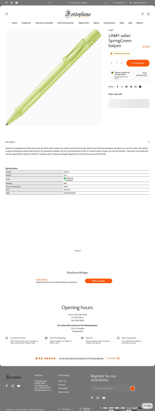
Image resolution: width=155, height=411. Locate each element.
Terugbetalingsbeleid (21, 409)
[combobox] (120, 2)
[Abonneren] (132, 388)
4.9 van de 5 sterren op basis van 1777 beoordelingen (81, 358)
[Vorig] (49, 2)
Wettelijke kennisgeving (36, 409)
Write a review (98, 281)
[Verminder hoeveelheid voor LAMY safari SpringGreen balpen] (111, 63)
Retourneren (63, 392)
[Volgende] (105, 2)
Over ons (62, 381)
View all (77, 251)
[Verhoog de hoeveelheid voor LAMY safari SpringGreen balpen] (121, 63)
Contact (61, 384)
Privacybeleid (9, 409)
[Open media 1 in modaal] (53, 77)
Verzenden (63, 388)
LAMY (111, 30)
